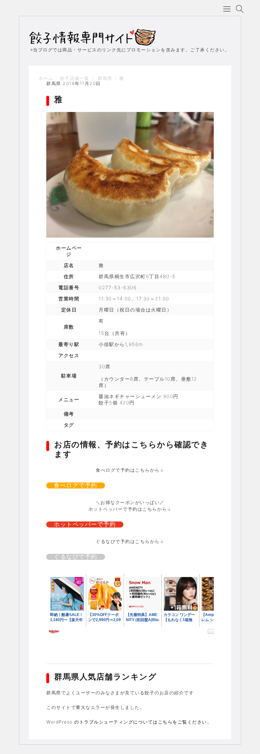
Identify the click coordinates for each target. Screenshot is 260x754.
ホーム (45, 78)
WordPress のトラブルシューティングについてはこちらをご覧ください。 (129, 721)
